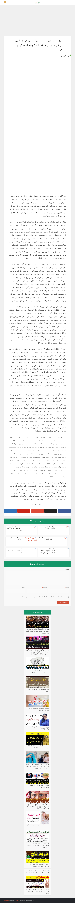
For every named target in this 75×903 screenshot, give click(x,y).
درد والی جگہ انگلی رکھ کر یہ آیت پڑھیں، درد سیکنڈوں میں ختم (14, 528)
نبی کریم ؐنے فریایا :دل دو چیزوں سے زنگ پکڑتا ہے (15, 550)
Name (67, 588)
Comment (66, 569)
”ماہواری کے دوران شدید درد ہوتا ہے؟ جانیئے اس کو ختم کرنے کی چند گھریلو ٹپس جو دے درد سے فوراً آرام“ (37, 766)
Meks (17, 900)
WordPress (6, 900)
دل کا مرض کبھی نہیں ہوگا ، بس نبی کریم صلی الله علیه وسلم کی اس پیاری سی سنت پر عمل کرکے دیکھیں (37, 652)
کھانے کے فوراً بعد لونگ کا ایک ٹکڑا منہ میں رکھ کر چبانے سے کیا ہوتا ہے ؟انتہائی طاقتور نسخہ (37, 631)
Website (22, 588)
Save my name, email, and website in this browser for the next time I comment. (44, 597)
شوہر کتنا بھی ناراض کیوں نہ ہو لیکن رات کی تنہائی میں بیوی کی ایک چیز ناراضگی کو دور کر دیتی (38, 806)
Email (44, 588)
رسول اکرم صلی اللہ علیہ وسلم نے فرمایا (38, 689)
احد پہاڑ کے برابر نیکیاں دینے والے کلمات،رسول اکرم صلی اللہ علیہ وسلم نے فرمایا (38, 845)
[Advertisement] (37, 20)
